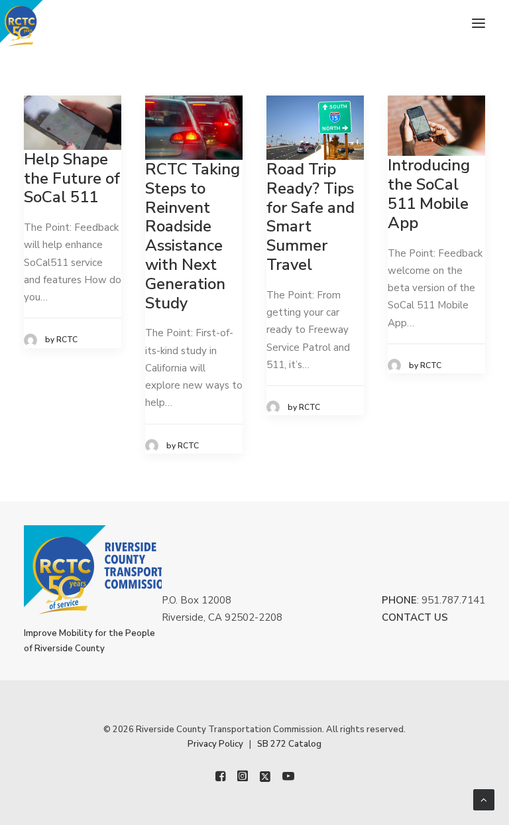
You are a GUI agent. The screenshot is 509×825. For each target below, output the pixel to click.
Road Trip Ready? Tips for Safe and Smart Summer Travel (310, 217)
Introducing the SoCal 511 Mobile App (429, 194)
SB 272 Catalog (289, 744)
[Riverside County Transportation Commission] (44, 23)
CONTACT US (415, 617)
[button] (478, 23)
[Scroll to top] (483, 799)
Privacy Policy (215, 744)
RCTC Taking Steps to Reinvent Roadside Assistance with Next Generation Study (192, 236)
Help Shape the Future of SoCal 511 (72, 178)
